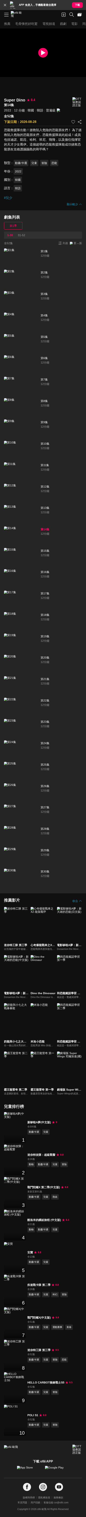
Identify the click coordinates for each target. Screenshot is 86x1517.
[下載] (63, 14)
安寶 (30, 1252)
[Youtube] (59, 1487)
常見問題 (22, 1502)
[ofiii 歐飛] (17, 14)
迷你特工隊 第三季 (39, 1350)
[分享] (79, 121)
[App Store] (29, 1469)
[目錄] (6, 14)
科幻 (55, 1294)
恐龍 (54, 163)
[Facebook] (27, 1487)
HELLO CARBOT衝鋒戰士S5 (45, 1382)
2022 (7, 110)
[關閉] (5, 5)
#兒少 (8, 197)
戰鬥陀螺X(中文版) (39, 1317)
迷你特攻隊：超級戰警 (41, 1154)
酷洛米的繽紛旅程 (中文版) (44, 1219)
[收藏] (73, 121)
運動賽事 (57, 1327)
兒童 (34, 163)
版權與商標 (29, 1497)
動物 (31, 1164)
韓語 (40, 110)
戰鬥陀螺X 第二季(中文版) (43, 1187)
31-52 (21, 235)
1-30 (10, 235)
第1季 (13, 225)
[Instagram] (43, 1487)
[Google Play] (57, 1469)
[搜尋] (71, 14)
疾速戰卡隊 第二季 (39, 1284)
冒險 (44, 163)
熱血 (55, 1196)
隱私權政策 (44, 1497)
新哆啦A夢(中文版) (39, 1122)
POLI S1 (32, 1415)
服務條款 (58, 1497)
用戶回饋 (35, 1502)
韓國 (31, 110)
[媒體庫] (79, 14)
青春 (69, 1327)
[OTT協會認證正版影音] (77, 102)
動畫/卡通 (21, 163)
